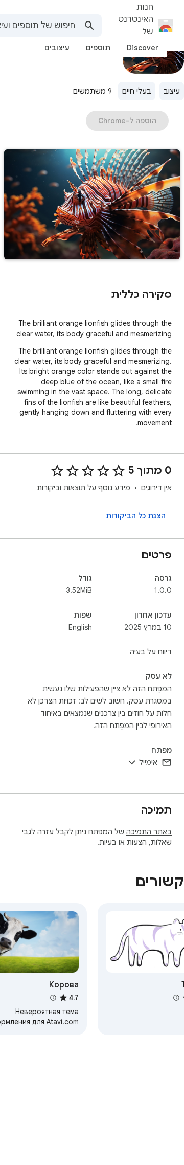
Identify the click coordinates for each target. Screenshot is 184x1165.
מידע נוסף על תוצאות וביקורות (83, 487)
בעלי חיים (136, 91)
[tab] (143, 47)
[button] (92, 205)
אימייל (148, 762)
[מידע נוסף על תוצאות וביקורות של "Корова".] (52, 997)
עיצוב (172, 91)
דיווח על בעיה (151, 651)
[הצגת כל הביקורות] (136, 515)
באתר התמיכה (149, 832)
